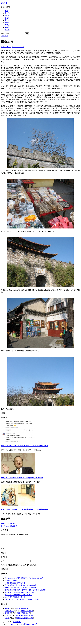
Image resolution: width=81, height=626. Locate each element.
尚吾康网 (8, 613)
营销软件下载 (9, 611)
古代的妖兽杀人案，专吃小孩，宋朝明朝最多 (20, 585)
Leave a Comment (18, 47)
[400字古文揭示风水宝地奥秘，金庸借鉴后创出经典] (18, 473)
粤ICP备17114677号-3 (31, 624)
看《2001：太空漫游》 (13, 580)
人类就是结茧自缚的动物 (24, 615)
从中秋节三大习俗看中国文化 (15, 597)
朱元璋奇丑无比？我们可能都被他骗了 (18, 595)
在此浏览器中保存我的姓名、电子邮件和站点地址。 (21, 565)
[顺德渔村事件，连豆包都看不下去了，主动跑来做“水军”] (18, 441)
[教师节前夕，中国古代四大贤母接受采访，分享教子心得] (18, 505)
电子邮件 (4, 557)
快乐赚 (7, 618)
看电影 (7, 25)
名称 (3, 553)
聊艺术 (7, 18)
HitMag (20, 624)
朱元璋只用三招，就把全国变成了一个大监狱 (20, 588)
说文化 (7, 13)
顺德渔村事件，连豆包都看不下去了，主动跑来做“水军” (24, 446)
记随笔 (7, 22)
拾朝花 (7, 27)
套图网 (7, 608)
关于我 (7, 30)
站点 (2, 561)
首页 (6, 11)
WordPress (12, 624)
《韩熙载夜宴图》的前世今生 (15, 583)
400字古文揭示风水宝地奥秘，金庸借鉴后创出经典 (22, 478)
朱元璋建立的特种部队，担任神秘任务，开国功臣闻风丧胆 (25, 590)
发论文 (7, 20)
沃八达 (7, 615)
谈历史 (7, 15)
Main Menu (4, 36)
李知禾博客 (17, 622)
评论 (2, 549)
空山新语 (4, 3)
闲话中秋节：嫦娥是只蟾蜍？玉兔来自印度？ (20, 592)
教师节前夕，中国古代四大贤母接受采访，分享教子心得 (24, 509)
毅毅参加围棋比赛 (22, 608)
